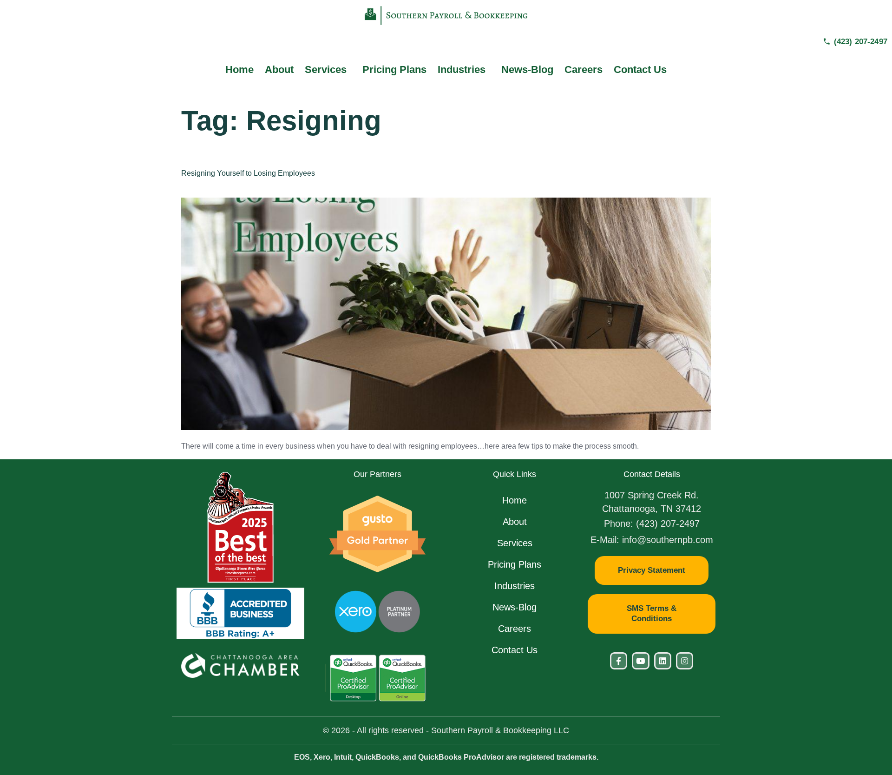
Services (326, 69)
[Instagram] (684, 660)
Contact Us (640, 69)
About (279, 69)
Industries (461, 69)
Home (239, 69)
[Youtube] (640, 660)
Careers (583, 69)
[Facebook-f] (618, 660)
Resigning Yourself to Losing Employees (248, 173)
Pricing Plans (394, 69)
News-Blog (527, 69)
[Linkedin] (662, 660)
